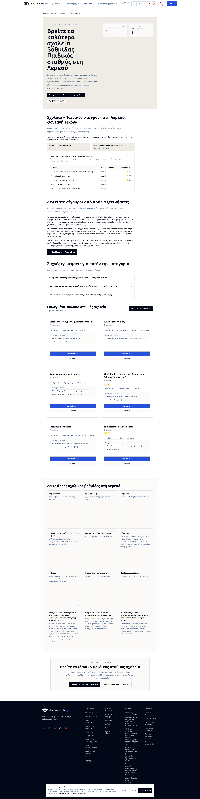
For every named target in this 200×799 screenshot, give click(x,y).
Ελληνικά (146, 330)
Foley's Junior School (60, 426)
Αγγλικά (134, 330)
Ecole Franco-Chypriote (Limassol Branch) (65, 188)
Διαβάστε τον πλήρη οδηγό (63, 252)
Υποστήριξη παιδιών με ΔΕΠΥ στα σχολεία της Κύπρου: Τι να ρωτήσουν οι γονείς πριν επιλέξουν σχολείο (131, 719)
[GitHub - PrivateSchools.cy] (149, 3)
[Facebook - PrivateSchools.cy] (138, 3)
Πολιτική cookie (150, 719)
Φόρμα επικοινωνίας (149, 743)
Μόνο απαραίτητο (129, 790)
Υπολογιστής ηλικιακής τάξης (91, 741)
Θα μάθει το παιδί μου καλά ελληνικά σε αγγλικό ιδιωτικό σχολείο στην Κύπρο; (131, 769)
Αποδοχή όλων (145, 790)
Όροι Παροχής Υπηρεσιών (150, 723)
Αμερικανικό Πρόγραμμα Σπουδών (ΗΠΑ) (65, 447)
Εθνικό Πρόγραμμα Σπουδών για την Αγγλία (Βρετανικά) (124, 338)
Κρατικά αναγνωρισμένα (91, 746)
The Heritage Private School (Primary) (64, 180)
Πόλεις (53, 13)
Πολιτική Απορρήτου (149, 714)
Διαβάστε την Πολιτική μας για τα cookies (70, 794)
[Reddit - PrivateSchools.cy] (154, 3)
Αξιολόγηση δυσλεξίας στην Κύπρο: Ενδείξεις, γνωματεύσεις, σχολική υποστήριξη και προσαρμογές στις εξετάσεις (131, 736)
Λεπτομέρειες (71, 353)
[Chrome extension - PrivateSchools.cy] (133, 3)
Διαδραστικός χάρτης (90, 752)
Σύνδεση (172, 4)
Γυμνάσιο (120, 438)
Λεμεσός (62, 13)
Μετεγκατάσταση (111, 720)
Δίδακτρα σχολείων (88, 721)
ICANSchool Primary (114, 321)
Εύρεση (88, 761)
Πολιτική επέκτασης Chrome (149, 736)
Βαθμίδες (108, 728)
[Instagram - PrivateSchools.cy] (144, 3)
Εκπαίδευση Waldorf (131, 396)
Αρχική (45, 13)
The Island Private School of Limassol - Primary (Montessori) (72, 172)
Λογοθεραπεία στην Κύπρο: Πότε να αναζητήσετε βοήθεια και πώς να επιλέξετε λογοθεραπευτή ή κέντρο (131, 753)
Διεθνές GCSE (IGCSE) (75, 394)
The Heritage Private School (60, 176)
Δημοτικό (56, 330)
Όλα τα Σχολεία (91, 713)
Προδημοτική (68, 330)
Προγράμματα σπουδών (110, 733)
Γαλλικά (80, 330)
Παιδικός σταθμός (124, 388)
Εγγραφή (161, 3)
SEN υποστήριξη (91, 717)
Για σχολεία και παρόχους (110, 715)
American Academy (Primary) (61, 184)
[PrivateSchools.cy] (35, 3)
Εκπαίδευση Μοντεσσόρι (114, 396)
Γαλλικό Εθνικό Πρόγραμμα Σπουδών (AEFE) (66, 338)
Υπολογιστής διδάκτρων (89, 727)
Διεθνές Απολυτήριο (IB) (60, 342)
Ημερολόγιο (89, 736)
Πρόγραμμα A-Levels (58, 394)
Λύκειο (109, 438)
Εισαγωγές (89, 732)
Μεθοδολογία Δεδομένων (149, 729)
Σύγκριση (73, 358)
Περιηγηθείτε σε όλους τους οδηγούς (131, 780)
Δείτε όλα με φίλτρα (139, 308)
